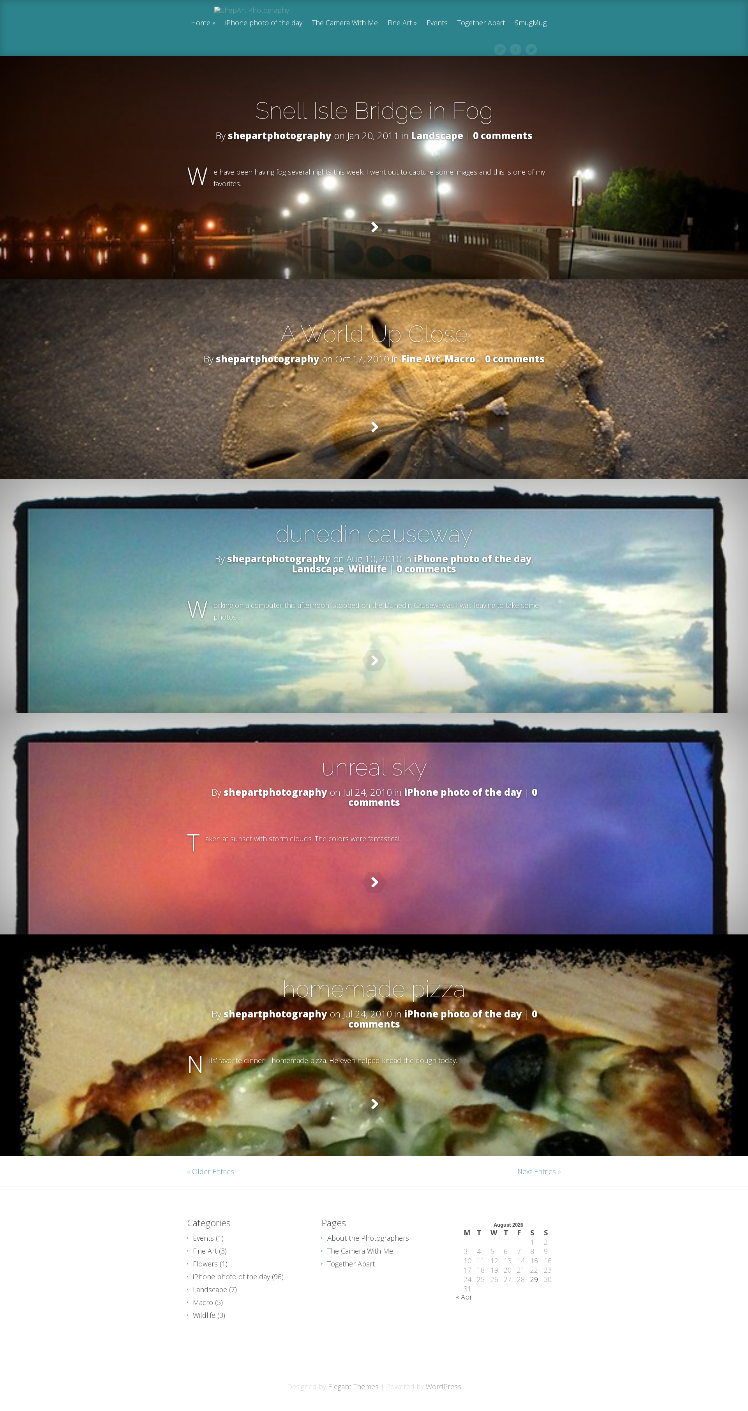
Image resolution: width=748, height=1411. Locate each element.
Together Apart (481, 23)
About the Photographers (368, 1238)
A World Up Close (374, 334)
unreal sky (374, 767)
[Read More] (374, 227)
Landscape (437, 135)
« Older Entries (210, 1171)
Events (437, 23)
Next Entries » (539, 1171)
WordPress (443, 1386)
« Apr (464, 1297)
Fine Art (400, 23)
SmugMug (531, 23)
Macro (460, 358)
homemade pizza (374, 989)
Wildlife (367, 568)
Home (200, 23)
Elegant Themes (353, 1386)
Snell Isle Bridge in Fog (374, 110)
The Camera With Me (345, 23)
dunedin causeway (374, 533)
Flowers (205, 1263)
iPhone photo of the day (263, 23)
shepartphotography (280, 135)
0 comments (503, 135)
